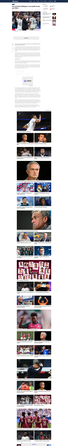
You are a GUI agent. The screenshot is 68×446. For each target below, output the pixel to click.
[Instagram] (51, 1)
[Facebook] (48, 1)
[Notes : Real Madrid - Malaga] (54, 24)
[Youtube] (52, 9)
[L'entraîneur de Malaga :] (54, 14)
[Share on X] (39, 10)
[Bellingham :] (54, 21)
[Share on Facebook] (37, 10)
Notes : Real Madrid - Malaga (46, 23)
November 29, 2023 (26, 74)
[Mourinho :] (54, 17)
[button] (47, 1)
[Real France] (16, 1)
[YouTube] (50, 1)
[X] (49, 1)
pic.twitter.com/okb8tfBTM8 (26, 73)
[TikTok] (52, 1)
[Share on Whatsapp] (13, 50)
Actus (13, 4)
